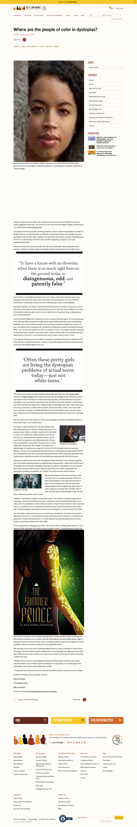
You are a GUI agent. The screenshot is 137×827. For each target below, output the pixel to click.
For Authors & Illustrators (54, 15)
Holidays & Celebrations (96, 113)
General (91, 126)
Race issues (49, 46)
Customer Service (63, 798)
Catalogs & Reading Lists (44, 789)
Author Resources (64, 767)
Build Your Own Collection (22, 809)
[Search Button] (120, 15)
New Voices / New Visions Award (99, 121)
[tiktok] (82, 742)
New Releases (18, 760)
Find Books (17, 15)
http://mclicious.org (35, 227)
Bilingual (16, 767)
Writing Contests (63, 757)
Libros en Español (19, 771)
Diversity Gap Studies (96, 101)
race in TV (41, 46)
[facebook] (68, 742)
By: (28, 34)
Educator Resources (95, 105)
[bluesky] (77, 742)
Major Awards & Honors (88, 767)
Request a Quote (41, 757)
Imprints (83, 771)
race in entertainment (32, 46)
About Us (84, 753)
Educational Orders (64, 802)
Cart (112, 8)
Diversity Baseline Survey (97, 97)
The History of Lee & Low (88, 757)
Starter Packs (18, 798)
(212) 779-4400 (57, 743)
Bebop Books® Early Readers (45, 782)
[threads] (74, 742)
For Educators (38, 15)
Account (120, 8)
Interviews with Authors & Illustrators (101, 117)
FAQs (60, 809)
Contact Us (62, 795)
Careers (83, 778)
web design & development (20, 821)
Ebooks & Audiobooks (20, 774)
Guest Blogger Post (95, 109)
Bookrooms (39, 785)
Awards (91, 80)
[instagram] (71, 742)
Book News (92, 92)
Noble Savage (74, 394)
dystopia (23, 46)
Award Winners (18, 764)
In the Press (84, 774)
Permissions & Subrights (66, 805)
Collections (27, 15)
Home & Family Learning (44, 769)
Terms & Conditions (20, 819)
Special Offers (18, 757)
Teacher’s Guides (41, 760)
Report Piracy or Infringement (67, 771)
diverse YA (16, 46)
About (76, 15)
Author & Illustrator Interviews (112, 757)
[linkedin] (85, 742)
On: (18, 34)
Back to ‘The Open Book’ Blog (28, 700)
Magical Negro (28, 397)
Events (91, 84)
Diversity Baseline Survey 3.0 (90, 764)
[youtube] (79, 742)
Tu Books (55, 46)
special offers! (72, 2)
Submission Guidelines (65, 760)
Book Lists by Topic (95, 88)
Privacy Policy (32, 819)
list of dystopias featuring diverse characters (41, 691)
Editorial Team (62, 764)
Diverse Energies (19, 679)
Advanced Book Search (116, 19)
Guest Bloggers (108, 771)
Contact (68, 15)
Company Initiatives (87, 760)
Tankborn (20, 683)
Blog (82, 15)
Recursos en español (42, 773)
